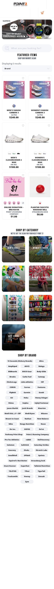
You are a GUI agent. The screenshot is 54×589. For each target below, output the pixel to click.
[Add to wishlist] (23, 78)
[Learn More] (27, 29)
